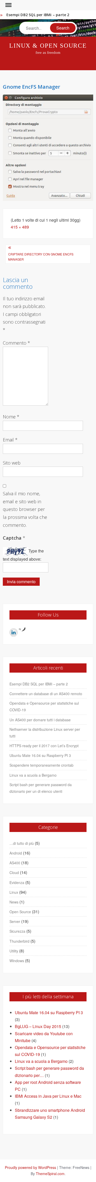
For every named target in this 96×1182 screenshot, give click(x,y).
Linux (13, 892)
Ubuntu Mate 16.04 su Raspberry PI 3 (40, 755)
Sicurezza (17, 931)
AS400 (14, 862)
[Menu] (8, 5)
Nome (11, 417)
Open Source (20, 911)
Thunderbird (19, 941)
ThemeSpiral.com (50, 1173)
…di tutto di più (21, 843)
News (13, 902)
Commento (16, 343)
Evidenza (16, 882)
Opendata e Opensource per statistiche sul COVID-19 (44, 706)
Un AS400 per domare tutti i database (40, 719)
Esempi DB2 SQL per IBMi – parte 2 (37, 14)
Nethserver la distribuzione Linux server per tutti (44, 732)
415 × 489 (20, 227)
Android (15, 853)
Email (10, 440)
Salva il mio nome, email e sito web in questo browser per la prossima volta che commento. (25, 509)
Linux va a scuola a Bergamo (33, 775)
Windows (16, 960)
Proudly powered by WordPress (30, 1167)
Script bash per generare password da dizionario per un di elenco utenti (40, 788)
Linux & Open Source (48, 45)
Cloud (14, 872)
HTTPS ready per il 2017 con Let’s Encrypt (44, 745)
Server (14, 921)
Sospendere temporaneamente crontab (41, 765)
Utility (13, 950)
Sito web (11, 463)
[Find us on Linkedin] (13, 632)
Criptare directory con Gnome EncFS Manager (40, 256)
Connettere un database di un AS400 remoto (45, 693)
